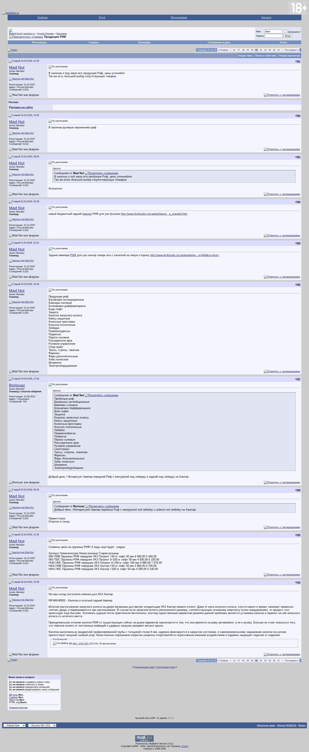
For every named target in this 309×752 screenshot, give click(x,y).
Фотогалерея (179, 17)
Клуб (102, 17)
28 (243, 50)
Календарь (144, 42)
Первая (223, 50)
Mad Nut (16, 67)
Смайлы (13, 697)
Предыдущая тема (144, 667)
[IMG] (12, 700)
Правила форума (18, 707)
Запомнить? (294, 32)
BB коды (13, 694)
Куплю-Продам (46, 33)
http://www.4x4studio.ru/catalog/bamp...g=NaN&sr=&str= (184, 255)
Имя (258, 31)
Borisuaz (17, 385)
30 (252, 50)
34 (269, 50)
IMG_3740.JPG (81, 643)
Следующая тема (165, 667)
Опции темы (245, 55)
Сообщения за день (219, 42)
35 (274, 50)
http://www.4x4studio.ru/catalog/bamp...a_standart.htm (154, 213)
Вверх (302, 725)
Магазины (61, 33)
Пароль (260, 36)
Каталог (266, 17)
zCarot (184, 746)
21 (234, 50)
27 (239, 50)
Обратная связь (266, 725)
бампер (87, 213)
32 (261, 50)
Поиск (283, 42)
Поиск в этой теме (265, 55)
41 (278, 50)
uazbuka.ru (29, 33)
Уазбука (42, 17)
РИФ (73, 255)
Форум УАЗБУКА (286, 725)
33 (265, 50)
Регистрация (39, 42)
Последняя (291, 50)
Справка (94, 42)
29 (247, 50)
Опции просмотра (289, 55)
